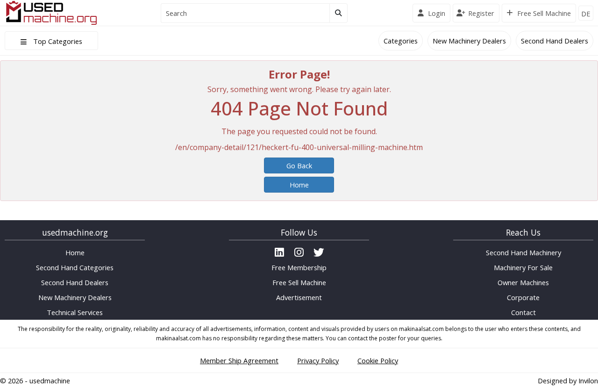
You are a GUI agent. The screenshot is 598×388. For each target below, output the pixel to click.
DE (586, 13)
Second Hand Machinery (523, 252)
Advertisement (299, 297)
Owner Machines (523, 282)
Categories (401, 40)
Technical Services (75, 312)
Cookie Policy (377, 360)
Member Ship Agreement (239, 360)
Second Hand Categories (75, 267)
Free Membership (299, 267)
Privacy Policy (318, 360)
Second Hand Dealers (554, 40)
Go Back (299, 165)
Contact (523, 312)
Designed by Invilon (568, 380)
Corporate (523, 297)
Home (299, 184)
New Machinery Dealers (469, 40)
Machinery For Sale (523, 267)
